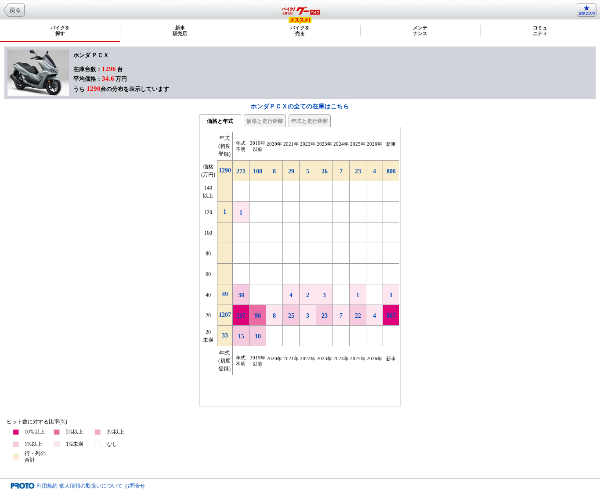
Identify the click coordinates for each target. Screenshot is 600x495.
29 (291, 171)
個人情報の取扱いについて (91, 486)
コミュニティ (540, 30)
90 (258, 315)
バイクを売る (300, 30)
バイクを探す (60, 30)
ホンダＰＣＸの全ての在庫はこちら (300, 106)
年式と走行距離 (309, 121)
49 (225, 294)
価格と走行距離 (264, 121)
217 (241, 315)
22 (358, 315)
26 (325, 171)
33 (225, 335)
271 (241, 171)
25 (291, 315)
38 (241, 295)
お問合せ (134, 486)
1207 (225, 315)
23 (325, 315)
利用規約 (47, 486)
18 (258, 336)
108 (257, 171)
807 (391, 315)
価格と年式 (220, 121)
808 (391, 171)
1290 (225, 170)
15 (241, 336)
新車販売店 (180, 30)
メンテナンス (420, 30)
